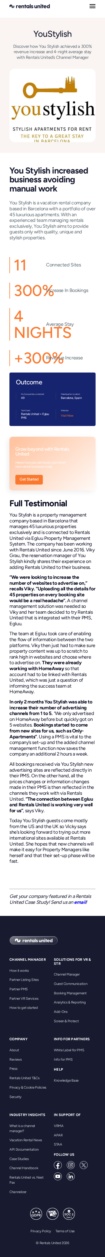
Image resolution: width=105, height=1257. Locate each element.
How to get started (23, 1008)
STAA (58, 1144)
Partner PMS (18, 989)
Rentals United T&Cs (24, 1078)
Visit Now (67, 415)
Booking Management (70, 993)
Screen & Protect (66, 1021)
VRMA (59, 1126)
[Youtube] (58, 1176)
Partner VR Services (23, 998)
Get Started (29, 479)
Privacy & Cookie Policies (27, 1087)
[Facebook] (58, 1165)
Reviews (15, 1059)
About (14, 1050)
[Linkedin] (71, 1176)
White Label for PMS (69, 1050)
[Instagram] (71, 1165)
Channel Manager (67, 974)
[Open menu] (92, 6)
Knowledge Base (66, 1080)
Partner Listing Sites (23, 980)
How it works (19, 971)
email (80, 902)
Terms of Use (65, 1231)
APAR (58, 1135)
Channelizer (17, 1192)
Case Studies (19, 1159)
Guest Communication (70, 984)
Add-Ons (60, 1012)
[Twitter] (84, 1165)
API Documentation (24, 1149)
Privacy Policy (40, 1231)
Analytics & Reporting (70, 1002)
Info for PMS (63, 1059)
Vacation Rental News (25, 1140)
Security (15, 1097)
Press (13, 1069)
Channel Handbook (23, 1168)
